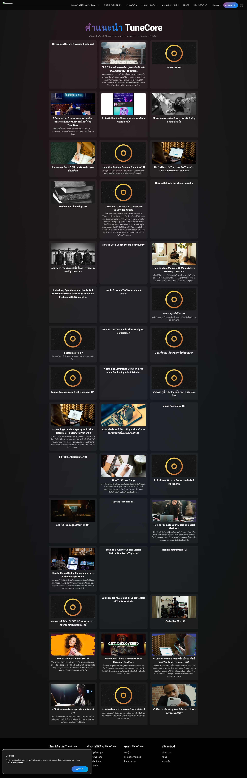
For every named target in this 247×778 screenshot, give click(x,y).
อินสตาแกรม (130, 761)
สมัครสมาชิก (230, 5)
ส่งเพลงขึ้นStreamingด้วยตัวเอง (85, 5)
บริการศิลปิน (131, 5)
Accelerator (200, 5)
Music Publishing (113, 5)
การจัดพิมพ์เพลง (94, 761)
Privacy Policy (17, 762)
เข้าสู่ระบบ (216, 5)
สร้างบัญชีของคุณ (95, 752)
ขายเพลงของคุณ (94, 757)
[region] (47, 761)
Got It (80, 769)
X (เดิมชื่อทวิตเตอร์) (133, 757)
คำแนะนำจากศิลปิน (170, 5)
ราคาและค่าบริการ (150, 5)
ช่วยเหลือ (166, 761)
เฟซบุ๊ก (127, 752)
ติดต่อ (164, 757)
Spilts (186, 5)
